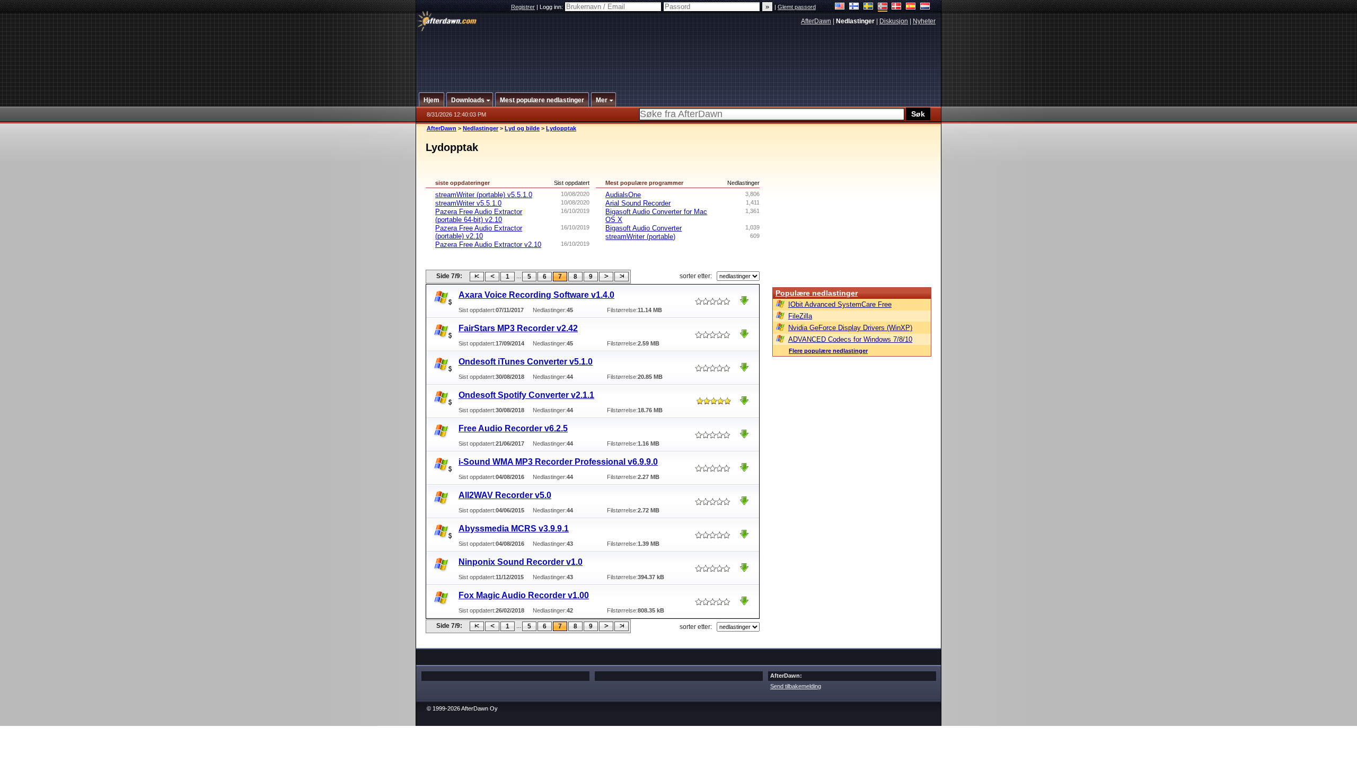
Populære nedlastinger (817, 293)
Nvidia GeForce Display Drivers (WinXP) (850, 328)
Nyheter (924, 21)
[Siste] (621, 276)
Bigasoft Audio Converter (643, 228)
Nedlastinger (480, 128)
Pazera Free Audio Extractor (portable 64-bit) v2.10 (478, 216)
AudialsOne (623, 195)
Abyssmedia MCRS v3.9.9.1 (514, 528)
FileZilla (800, 316)
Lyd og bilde (522, 128)
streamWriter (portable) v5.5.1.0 (483, 195)
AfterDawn (816, 21)
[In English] (840, 7)
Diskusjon (893, 21)
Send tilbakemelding (795, 686)
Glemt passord (797, 7)
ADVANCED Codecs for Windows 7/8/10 (850, 339)
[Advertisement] (679, 54)
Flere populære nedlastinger (828, 351)
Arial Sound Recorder (638, 203)
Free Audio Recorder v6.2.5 (513, 428)
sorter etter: (696, 276)
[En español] (911, 7)
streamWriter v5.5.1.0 (468, 203)
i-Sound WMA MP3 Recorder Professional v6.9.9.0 (558, 461)
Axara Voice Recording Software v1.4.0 (536, 294)
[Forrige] (492, 276)
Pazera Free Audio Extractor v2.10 (488, 245)
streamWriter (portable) (640, 237)
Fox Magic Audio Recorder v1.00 (524, 595)
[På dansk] (897, 7)
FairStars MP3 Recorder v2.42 (518, 328)
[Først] (477, 276)
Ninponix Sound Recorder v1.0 (521, 561)
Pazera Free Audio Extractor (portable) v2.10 (478, 232)
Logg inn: (552, 7)
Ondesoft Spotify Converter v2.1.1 (526, 395)
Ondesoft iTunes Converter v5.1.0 (526, 361)
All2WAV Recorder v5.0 (505, 495)
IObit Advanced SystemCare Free (840, 304)
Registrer (523, 7)
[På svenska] (868, 7)
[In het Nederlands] (925, 7)
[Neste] (606, 276)
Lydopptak (561, 128)
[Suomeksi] (854, 7)
